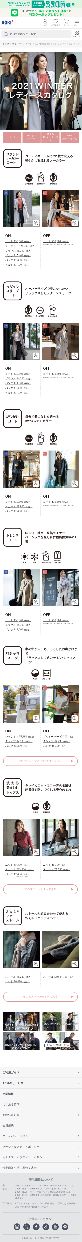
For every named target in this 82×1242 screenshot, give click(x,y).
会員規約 (8, 1125)
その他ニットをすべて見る (41, 889)
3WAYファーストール (69, 137)
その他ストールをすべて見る (40, 996)
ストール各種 (60, 976)
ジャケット (21, 245)
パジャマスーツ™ (31, 137)
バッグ (17, 260)
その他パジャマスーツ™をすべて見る (41, 760)
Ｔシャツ (18, 741)
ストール (18, 976)
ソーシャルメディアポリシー (21, 1146)
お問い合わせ (11, 1115)
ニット (17, 864)
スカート (18, 506)
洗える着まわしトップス (50, 137)
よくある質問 (11, 1104)
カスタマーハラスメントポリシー (24, 1157)
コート (12, 137)
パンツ (18, 255)
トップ (6, 44)
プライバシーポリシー (17, 1136)
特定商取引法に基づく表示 (20, 1167)
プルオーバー (59, 736)
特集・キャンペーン (22, 44)
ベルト (17, 264)
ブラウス (18, 250)
